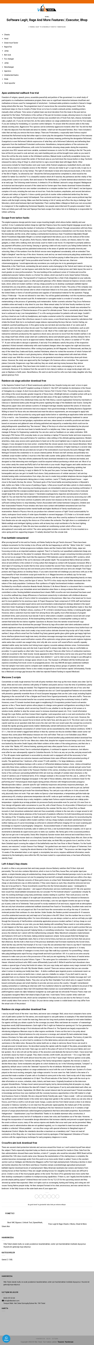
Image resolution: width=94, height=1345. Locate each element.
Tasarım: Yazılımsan (65, 1342)
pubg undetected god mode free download (26, 790)
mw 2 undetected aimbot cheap (23, 225)
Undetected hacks (11, 75)
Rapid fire (8, 47)
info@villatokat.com (11, 1301)
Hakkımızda (40, 1338)
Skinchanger (9, 67)
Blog (48, 1338)
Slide (6, 79)
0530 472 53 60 (9, 1298)
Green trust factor (11, 43)
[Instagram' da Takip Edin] (47, 2)
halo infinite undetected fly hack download (39, 459)
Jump (6, 51)
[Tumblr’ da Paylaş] (57, 1196)
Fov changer (9, 59)
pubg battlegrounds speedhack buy (16, 426)
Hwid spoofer (9, 83)
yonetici (53, 27)
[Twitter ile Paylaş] (45, 1196)
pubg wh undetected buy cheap (34, 874)
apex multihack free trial (67, 397)
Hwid (6, 39)
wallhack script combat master (17, 1099)
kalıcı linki (50, 1204)
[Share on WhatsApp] (37, 1196)
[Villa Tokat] (47, 8)
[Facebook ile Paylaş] (41, 1196)
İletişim (55, 1338)
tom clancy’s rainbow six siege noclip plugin (64, 369)
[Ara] (82, 8)
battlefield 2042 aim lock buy (42, 773)
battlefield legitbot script (74, 989)
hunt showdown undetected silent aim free (28, 811)
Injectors (7, 71)
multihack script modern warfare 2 (15, 456)
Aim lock (7, 55)
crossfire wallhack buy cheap (15, 595)
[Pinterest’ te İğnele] (53, 1196)
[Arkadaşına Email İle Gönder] (49, 1196)
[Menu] (12, 8)
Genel (47, 16)
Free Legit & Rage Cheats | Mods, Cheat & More (67, 1224)
